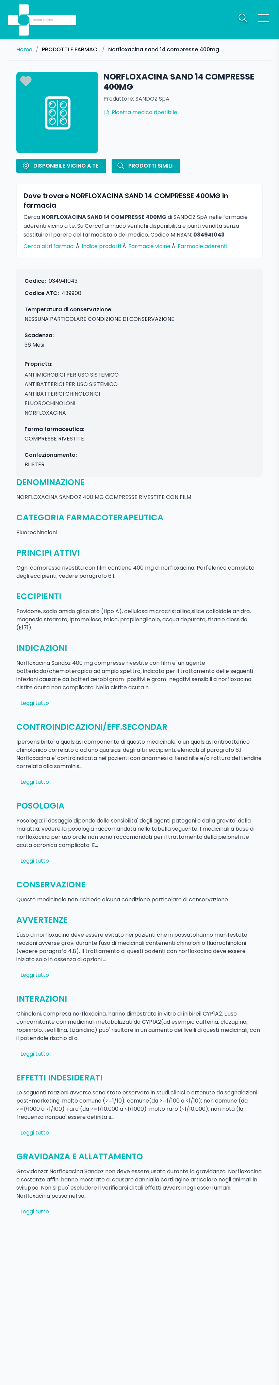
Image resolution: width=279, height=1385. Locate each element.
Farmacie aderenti (202, 246)
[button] (24, 10)
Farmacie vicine (149, 246)
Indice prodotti (101, 246)
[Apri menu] (264, 18)
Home (24, 49)
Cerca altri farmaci (49, 246)
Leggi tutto (34, 703)
